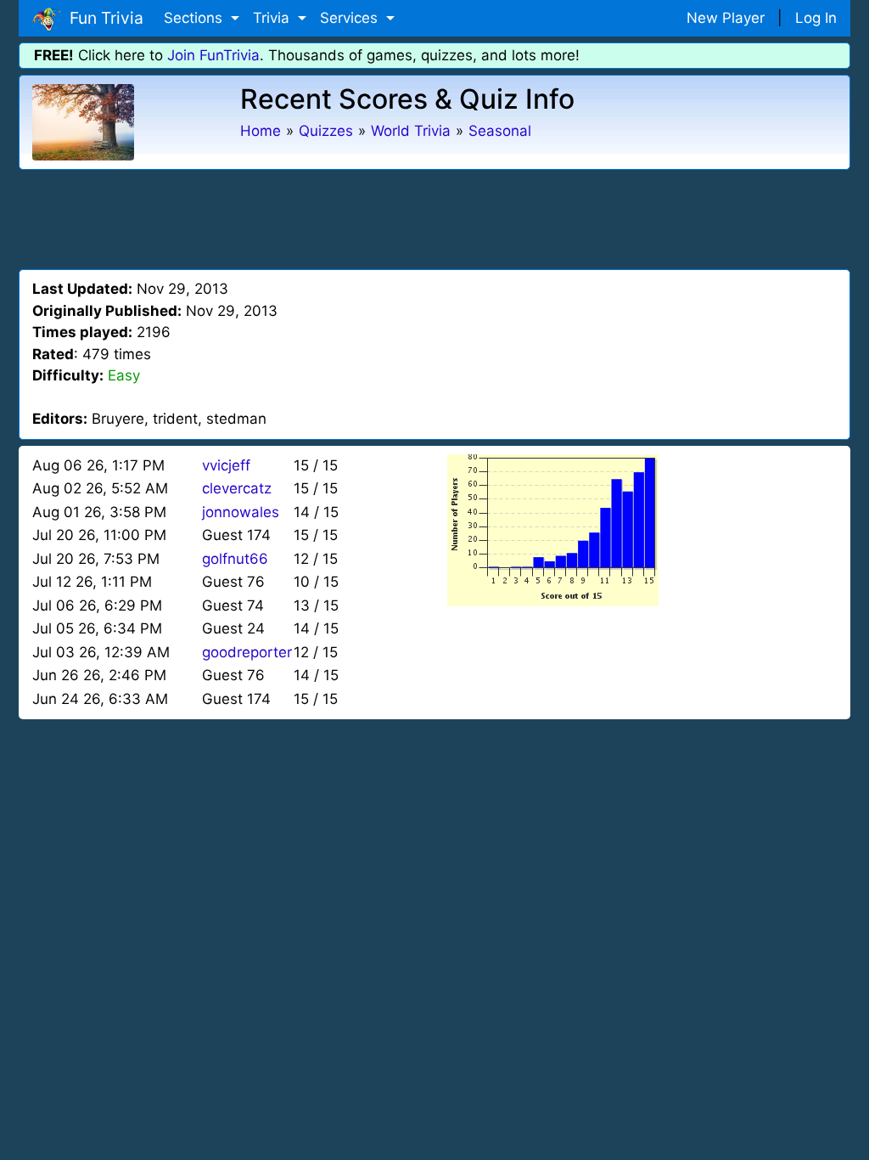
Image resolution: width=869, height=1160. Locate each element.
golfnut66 (235, 558)
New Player (726, 17)
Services (351, 17)
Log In (816, 17)
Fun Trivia (102, 18)
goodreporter (247, 652)
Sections (195, 17)
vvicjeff (226, 465)
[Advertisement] (434, 216)
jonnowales (240, 512)
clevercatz (237, 488)
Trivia (273, 17)
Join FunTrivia (213, 55)
